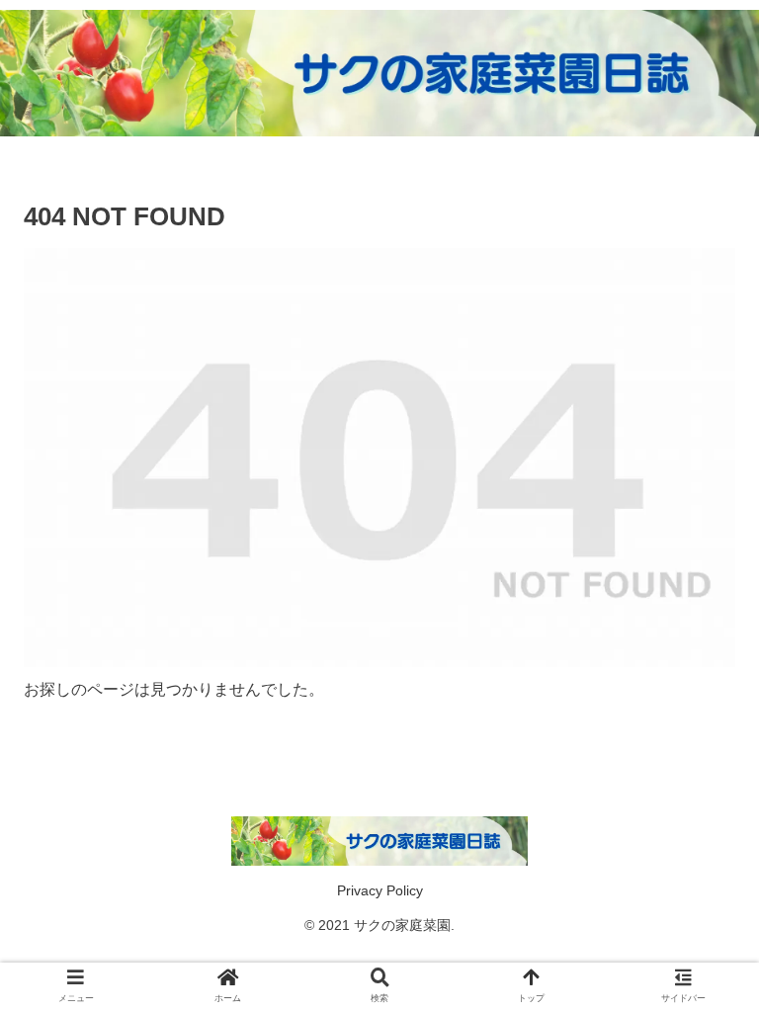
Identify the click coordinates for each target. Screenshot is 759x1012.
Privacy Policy (380, 890)
